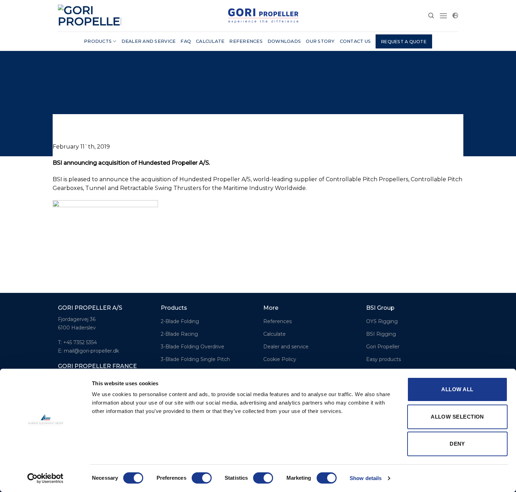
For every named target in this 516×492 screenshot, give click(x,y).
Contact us (355, 41)
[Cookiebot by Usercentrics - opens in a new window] (45, 478)
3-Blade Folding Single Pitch (195, 359)
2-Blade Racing (179, 334)
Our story (320, 41)
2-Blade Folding (180, 321)
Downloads (284, 41)
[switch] (202, 478)
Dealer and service (148, 41)
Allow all (457, 389)
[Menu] (443, 15)
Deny (457, 444)
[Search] (431, 15)
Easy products (383, 359)
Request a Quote (403, 41)
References (246, 41)
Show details (366, 478)
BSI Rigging (381, 334)
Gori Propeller (382, 346)
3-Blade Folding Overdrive (192, 346)
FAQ (185, 41)
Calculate (210, 41)
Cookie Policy (279, 359)
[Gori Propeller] (89, 16)
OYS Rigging (382, 321)
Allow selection (457, 417)
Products (98, 41)
